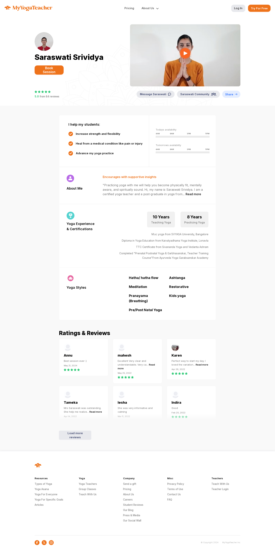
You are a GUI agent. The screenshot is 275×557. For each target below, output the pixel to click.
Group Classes (87, 489)
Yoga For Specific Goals (49, 499)
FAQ (169, 499)
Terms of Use (175, 489)
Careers (128, 499)
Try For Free (259, 8)
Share (229, 94)
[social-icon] (37, 542)
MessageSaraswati (153, 94)
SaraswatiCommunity (194, 94)
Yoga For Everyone (46, 494)
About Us (128, 494)
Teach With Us (88, 494)
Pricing (129, 8)
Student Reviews (133, 504)
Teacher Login (220, 489)
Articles (39, 504)
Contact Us (174, 494)
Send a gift (129, 483)
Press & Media (131, 515)
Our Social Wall (132, 520)
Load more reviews (75, 435)
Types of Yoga (43, 483)
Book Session (49, 70)
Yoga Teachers (88, 483)
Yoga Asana (42, 489)
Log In (238, 8)
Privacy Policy (175, 483)
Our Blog (128, 510)
